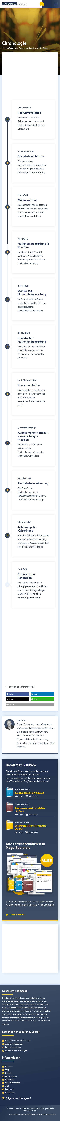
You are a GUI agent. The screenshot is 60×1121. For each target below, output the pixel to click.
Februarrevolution (27, 121)
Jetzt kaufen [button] (33, 796)
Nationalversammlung (29, 354)
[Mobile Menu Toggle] (56, 4)
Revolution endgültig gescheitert (29, 596)
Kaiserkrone (36, 543)
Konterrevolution (26, 401)
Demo (21, 796)
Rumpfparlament (27, 586)
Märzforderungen (35, 172)
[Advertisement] (30, 76)
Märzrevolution (32, 216)
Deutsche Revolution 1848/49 (33, 48)
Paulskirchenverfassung (31, 499)
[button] (17, 694)
